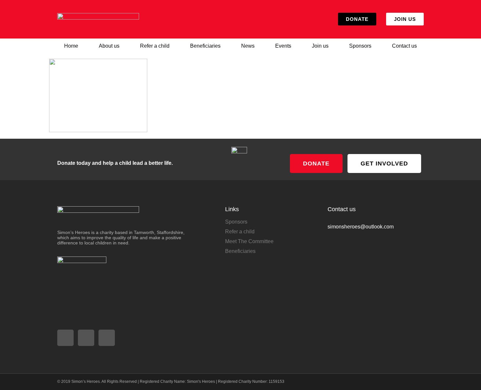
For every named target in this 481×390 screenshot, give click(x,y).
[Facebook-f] (86, 338)
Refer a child (154, 46)
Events (283, 46)
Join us (320, 46)
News (248, 46)
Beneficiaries (205, 46)
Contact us (404, 46)
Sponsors (360, 46)
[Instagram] (65, 338)
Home (71, 46)
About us (109, 46)
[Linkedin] (106, 338)
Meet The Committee (249, 241)
